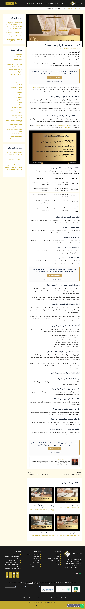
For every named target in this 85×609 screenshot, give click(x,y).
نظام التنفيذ (19, 94)
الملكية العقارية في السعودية (15, 69)
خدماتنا (47, 3)
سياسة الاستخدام (39, 605)
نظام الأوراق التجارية (17, 84)
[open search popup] (16, 3)
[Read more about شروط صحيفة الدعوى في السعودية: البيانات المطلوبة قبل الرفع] (41, 494)
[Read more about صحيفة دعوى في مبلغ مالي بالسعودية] (67, 522)
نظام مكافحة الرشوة (17, 127)
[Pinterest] (7, 576)
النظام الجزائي (18, 72)
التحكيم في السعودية (17, 61)
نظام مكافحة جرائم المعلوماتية (15, 133)
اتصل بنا (32, 3)
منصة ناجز (38, 125)
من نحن (56, 3)
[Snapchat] (17, 576)
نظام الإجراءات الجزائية (16, 87)
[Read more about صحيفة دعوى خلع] (67, 494)
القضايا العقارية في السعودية (15, 67)
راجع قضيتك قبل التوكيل (54, 77)
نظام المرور (19, 112)
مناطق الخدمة (40, 3)
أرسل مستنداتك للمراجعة (54, 275)
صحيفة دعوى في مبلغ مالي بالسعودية (69, 532)
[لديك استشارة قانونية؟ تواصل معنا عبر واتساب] (82, 606)
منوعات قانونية (70, 8)
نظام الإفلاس (19, 89)
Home (80, 8)
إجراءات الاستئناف (18, 56)
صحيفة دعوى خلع (75, 505)
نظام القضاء (19, 105)
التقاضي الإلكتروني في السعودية (14, 64)
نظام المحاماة (68, 127)
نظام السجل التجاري (17, 97)
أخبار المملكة (51, 535)
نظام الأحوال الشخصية (17, 82)
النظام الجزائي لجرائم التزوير (15, 74)
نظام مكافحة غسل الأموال (16, 138)
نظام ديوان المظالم (17, 117)
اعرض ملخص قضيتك (54, 448)
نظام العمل (19, 102)
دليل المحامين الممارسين (63, 125)
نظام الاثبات (19, 92)
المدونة (51, 3)
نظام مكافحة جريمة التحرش (15, 136)
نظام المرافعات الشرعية (42, 509)
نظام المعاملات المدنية (17, 115)
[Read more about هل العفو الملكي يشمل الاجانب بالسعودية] (41, 522)
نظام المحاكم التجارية (17, 107)
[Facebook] (10, 576)
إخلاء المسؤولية (46, 605)
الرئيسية (61, 3)
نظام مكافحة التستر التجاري (15, 124)
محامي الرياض (36, 87)
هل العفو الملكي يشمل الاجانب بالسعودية (42, 532)
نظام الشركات (18, 99)
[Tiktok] (14, 576)
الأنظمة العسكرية (18, 59)
